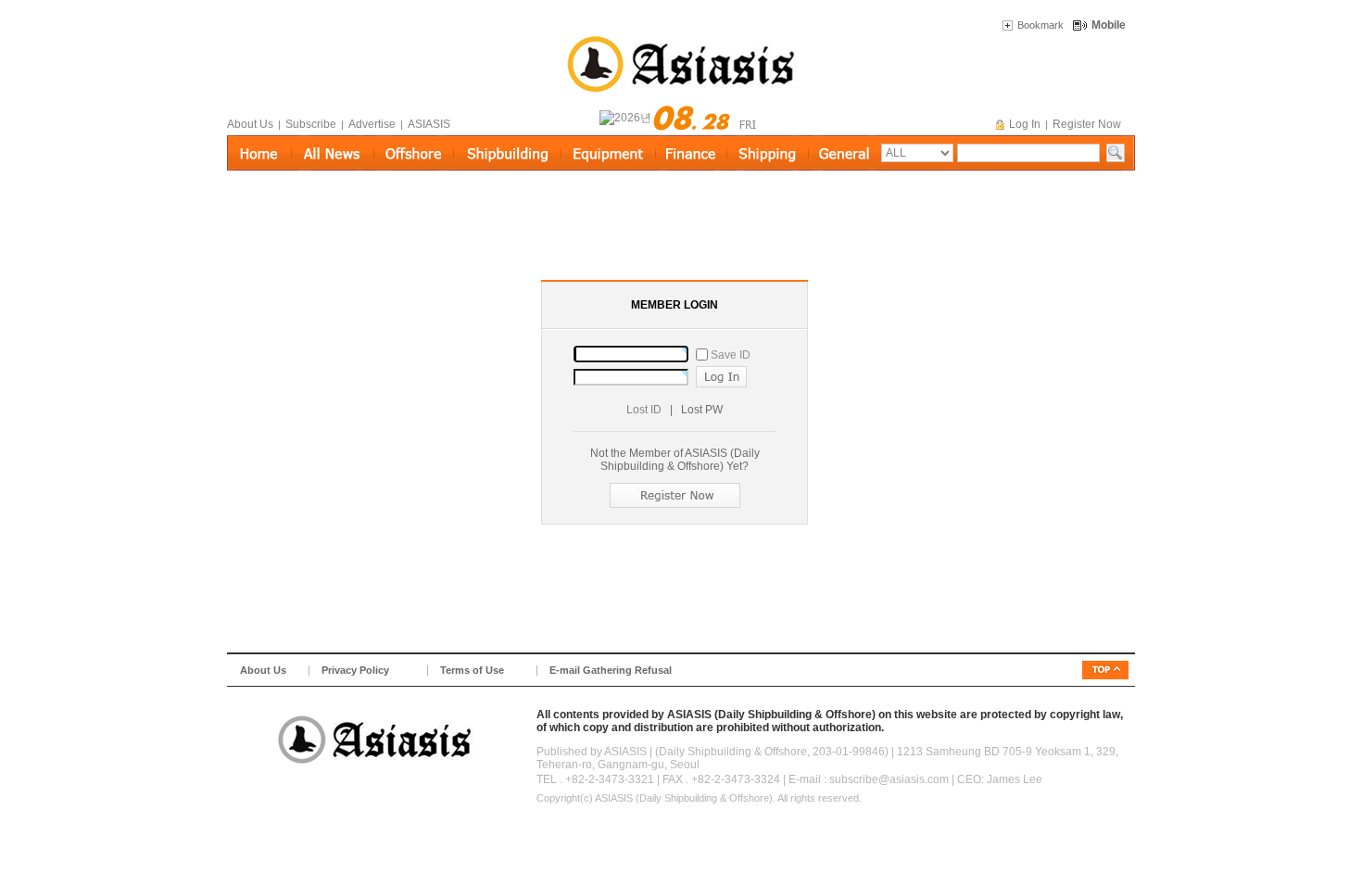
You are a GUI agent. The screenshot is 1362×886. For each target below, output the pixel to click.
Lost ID (644, 409)
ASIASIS (429, 124)
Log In (1024, 124)
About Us (250, 124)
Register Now (1087, 124)
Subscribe (310, 124)
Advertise (372, 124)
